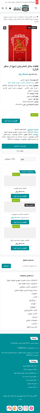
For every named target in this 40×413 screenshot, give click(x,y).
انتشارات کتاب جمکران (28, 287)
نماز (9, 396)
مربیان (34, 317)
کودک (33, 304)
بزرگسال (32, 300)
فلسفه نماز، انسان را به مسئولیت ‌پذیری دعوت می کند (19, 2)
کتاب (35, 297)
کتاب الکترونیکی (30, 310)
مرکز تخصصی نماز (31, 380)
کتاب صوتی (32, 314)
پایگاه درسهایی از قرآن (29, 369)
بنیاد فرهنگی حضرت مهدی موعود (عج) (21, 83)
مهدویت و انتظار (13, 139)
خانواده (34, 294)
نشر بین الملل (32, 327)
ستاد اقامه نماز (30, 17)
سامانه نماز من (32, 387)
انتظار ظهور (28, 134)
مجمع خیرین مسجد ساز (29, 377)
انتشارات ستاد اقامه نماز (27, 284)
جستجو (6, 266)
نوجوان (32, 307)
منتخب (34, 324)
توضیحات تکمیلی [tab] (20, 146)
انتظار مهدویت (17, 134)
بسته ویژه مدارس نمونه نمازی (26, 290)
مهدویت (24, 139)
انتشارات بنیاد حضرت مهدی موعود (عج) (20, 18)
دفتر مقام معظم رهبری (29, 366)
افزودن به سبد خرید (10, 121)
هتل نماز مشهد (32, 384)
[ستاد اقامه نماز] (21, 8)
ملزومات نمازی (31, 320)
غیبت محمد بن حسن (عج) (17, 137)
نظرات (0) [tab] (20, 151)
